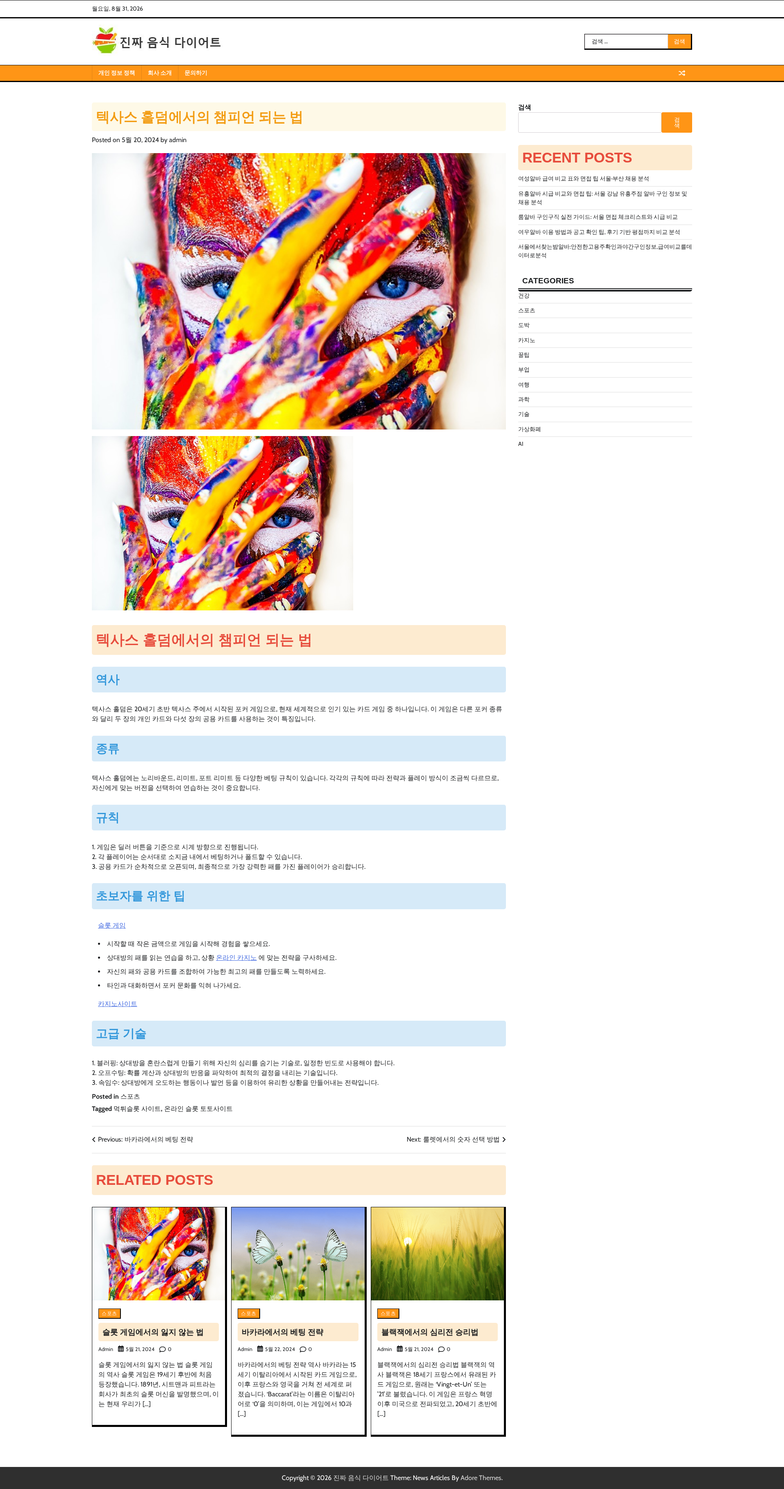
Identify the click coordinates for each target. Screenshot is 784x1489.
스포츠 (130, 1096)
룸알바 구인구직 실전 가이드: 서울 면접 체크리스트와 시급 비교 (598, 216)
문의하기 (196, 72)
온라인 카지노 (236, 958)
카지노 (526, 340)
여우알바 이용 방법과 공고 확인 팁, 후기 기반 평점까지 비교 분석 (599, 232)
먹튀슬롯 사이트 (137, 1109)
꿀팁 (524, 354)
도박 (524, 325)
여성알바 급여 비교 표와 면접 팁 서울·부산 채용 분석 (583, 178)
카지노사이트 (117, 1004)
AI (520, 443)
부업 (524, 369)
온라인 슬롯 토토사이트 (198, 1109)
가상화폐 (529, 429)
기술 (524, 414)
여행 (524, 384)
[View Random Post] (682, 73)
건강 (524, 295)
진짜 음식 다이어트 (361, 1478)
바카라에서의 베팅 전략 (282, 1332)
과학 (524, 399)
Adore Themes (481, 1478)
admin (178, 140)
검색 (524, 107)
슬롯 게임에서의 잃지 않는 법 (153, 1332)
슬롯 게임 (112, 925)
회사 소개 (160, 72)
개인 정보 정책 (116, 72)
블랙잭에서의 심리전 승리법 (430, 1332)
